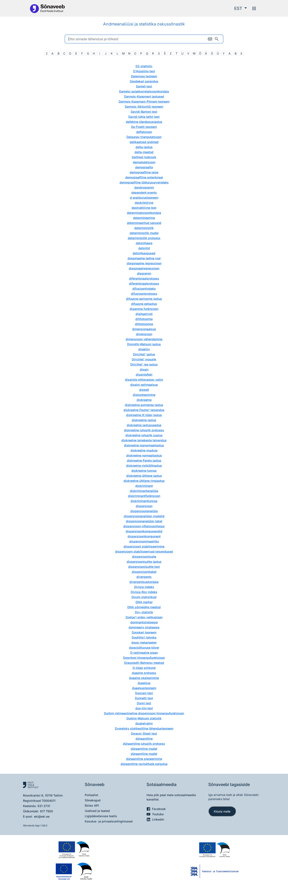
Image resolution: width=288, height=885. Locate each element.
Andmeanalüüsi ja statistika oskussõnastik (144, 24)
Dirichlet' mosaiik (144, 359)
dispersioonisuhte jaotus (144, 561)
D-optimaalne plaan (144, 652)
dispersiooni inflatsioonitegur (144, 526)
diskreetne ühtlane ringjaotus (144, 480)
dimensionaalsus (144, 329)
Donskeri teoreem (144, 632)
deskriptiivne (144, 202)
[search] (144, 39)
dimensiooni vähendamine (144, 339)
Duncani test (144, 693)
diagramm (144, 273)
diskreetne (144, 400)
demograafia (144, 167)
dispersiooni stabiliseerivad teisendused (144, 551)
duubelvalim (144, 723)
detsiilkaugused (144, 253)
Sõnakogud (93, 800)
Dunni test (144, 703)
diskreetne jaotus (144, 420)
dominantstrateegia (144, 622)
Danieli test (144, 86)
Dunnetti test (144, 698)
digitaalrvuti (144, 314)
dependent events (144, 192)
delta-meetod (144, 152)
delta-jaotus (144, 147)
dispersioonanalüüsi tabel (144, 521)
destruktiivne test (144, 207)
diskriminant (144, 485)
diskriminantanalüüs (144, 491)
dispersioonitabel (144, 571)
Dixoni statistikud (144, 597)
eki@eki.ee (42, 816)
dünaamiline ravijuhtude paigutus (144, 764)
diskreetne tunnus (144, 470)
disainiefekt (144, 374)
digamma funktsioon (144, 309)
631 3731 (44, 806)
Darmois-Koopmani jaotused (144, 96)
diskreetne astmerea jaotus (144, 405)
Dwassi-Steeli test (144, 733)
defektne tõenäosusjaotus (144, 121)
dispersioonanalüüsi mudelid (144, 516)
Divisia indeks (144, 587)
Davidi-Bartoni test (144, 111)
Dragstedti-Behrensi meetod (144, 662)
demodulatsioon (144, 162)
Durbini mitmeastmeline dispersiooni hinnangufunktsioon (144, 713)
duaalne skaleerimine (144, 678)
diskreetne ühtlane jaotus (144, 475)
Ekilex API (92, 805)
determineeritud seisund (144, 223)
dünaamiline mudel (144, 748)
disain (144, 369)
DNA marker (144, 602)
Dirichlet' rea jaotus (144, 364)
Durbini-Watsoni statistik (144, 718)
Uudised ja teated (97, 811)
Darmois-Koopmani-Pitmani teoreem (144, 101)
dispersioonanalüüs (144, 511)
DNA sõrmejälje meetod (144, 607)
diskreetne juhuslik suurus (144, 435)
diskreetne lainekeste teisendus (144, 440)
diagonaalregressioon (144, 268)
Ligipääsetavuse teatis (101, 816)
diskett (144, 389)
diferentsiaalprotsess (144, 278)
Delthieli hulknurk (144, 157)
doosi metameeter (144, 642)
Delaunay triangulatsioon (144, 137)
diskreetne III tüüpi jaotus (144, 415)
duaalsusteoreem (144, 688)
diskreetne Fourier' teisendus (144, 410)
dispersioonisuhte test (144, 566)
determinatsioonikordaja (144, 212)
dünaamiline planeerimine (144, 758)
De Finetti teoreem (144, 127)
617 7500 (46, 811)
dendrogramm (144, 187)
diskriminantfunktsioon (144, 496)
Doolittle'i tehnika (144, 637)
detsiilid (144, 248)
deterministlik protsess (144, 238)
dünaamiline (144, 738)
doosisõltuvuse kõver (144, 647)
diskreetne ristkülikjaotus (144, 465)
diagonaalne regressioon (144, 263)
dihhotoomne (144, 324)
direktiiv (144, 349)
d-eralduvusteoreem (144, 197)
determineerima (144, 218)
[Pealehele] (47, 8)
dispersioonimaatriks (144, 541)
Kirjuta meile (222, 811)
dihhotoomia (144, 319)
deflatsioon (144, 132)
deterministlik (144, 228)
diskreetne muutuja (144, 450)
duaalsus (144, 683)
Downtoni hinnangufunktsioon (144, 657)
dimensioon (144, 334)
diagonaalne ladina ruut (144, 258)
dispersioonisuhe (144, 556)
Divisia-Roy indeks (144, 592)
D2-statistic (144, 66)
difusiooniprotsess (144, 293)
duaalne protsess (144, 673)
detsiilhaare (144, 243)
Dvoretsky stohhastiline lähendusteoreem (144, 728)
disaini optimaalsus (144, 384)
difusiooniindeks (144, 288)
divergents (144, 576)
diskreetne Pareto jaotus (144, 460)
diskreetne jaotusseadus (144, 425)
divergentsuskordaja (144, 582)
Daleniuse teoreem (144, 76)
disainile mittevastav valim (144, 379)
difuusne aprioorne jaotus (144, 298)
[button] (240, 8)
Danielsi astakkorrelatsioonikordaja (144, 91)
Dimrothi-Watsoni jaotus (144, 344)
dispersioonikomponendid (144, 531)
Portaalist (91, 795)
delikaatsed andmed (144, 142)
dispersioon (144, 506)
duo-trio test (144, 708)
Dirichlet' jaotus (144, 354)
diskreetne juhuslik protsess (144, 430)
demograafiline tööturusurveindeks (144, 182)
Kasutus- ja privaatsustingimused (109, 821)
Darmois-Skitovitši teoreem (144, 106)
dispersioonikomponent (144, 536)
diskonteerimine (144, 394)
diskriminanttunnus (144, 501)
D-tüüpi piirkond (144, 667)
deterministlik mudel (144, 233)
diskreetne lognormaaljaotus (144, 445)
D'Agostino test (144, 71)
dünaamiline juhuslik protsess (144, 743)
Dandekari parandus (144, 81)
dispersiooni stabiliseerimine (144, 546)
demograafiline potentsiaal (144, 177)
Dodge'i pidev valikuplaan (144, 617)
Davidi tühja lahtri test (144, 116)
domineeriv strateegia (144, 627)
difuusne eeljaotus (144, 303)
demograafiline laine (144, 172)
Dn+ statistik (144, 612)
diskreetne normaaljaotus (144, 455)
